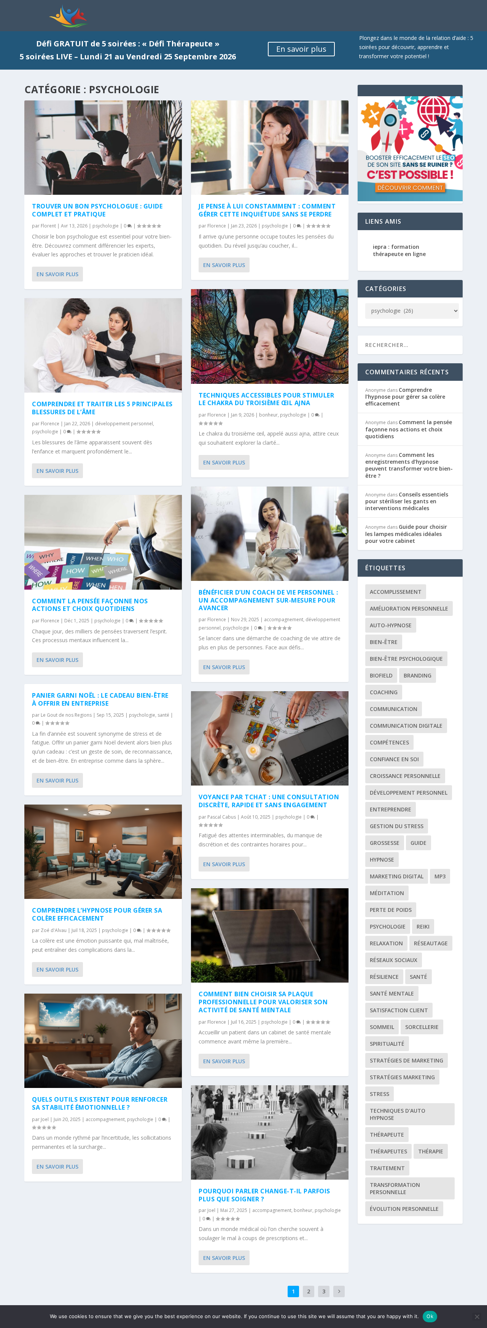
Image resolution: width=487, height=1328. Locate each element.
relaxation (386, 943)
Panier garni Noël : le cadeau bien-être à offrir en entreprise (100, 699)
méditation (387, 893)
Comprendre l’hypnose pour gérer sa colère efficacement (97, 914)
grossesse (384, 842)
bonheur (268, 415)
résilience (384, 976)
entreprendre (390, 809)
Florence (50, 423)
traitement (387, 1168)
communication (393, 709)
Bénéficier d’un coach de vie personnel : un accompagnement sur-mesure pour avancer (268, 600)
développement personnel (124, 423)
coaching (384, 692)
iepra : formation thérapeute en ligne (399, 250)
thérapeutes (388, 1151)
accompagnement (105, 1119)
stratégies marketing (402, 1077)
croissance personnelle (405, 775)
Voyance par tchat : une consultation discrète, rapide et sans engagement (269, 801)
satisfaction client (399, 1010)
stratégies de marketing (406, 1060)
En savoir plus (301, 49)
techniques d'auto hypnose (397, 1114)
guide (419, 842)
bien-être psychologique (406, 658)
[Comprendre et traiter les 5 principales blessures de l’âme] (103, 345)
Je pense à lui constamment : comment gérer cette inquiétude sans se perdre (267, 210)
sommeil (382, 1027)
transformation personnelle (395, 1188)
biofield (381, 675)
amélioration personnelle (409, 608)
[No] (476, 1316)
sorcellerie (422, 1027)
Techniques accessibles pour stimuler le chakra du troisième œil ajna (266, 399)
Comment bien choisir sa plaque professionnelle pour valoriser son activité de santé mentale (263, 1002)
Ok (430, 1316)
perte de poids (391, 909)
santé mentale (392, 993)
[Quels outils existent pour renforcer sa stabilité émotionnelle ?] (103, 1041)
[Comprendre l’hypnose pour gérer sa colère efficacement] (103, 852)
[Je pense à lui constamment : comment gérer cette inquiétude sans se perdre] (270, 147)
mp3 (440, 876)
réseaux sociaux (393, 960)
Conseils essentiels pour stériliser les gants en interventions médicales (406, 501)
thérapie (430, 1151)
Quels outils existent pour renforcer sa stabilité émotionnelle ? (99, 1103)
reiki (423, 926)
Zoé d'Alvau (54, 930)
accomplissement (396, 591)
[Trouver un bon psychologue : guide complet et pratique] (103, 147)
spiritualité (387, 1043)
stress (379, 1093)
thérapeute (387, 1134)
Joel (45, 1119)
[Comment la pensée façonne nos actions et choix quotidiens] (103, 542)
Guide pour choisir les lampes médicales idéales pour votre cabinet (406, 533)
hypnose (382, 859)
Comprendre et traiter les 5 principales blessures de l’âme (102, 408)
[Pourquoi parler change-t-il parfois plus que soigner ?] (270, 1132)
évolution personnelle (404, 1208)
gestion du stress (396, 826)
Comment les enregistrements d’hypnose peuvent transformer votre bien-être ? (409, 465)
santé (163, 715)
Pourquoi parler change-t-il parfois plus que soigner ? (264, 1195)
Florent (48, 226)
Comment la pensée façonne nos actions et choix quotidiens (90, 605)
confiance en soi (394, 759)
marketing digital (396, 876)
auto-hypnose (391, 625)
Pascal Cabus (221, 817)
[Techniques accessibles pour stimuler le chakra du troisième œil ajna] (270, 336)
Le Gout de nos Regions (66, 715)
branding (417, 675)
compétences (389, 742)
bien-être (384, 642)
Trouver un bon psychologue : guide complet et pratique (97, 210)
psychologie (105, 226)
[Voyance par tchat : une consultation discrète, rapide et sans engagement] (270, 738)
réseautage (431, 943)
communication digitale (406, 725)
